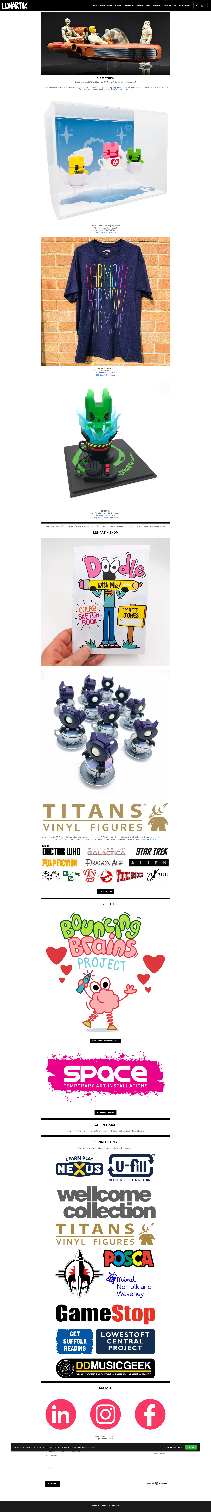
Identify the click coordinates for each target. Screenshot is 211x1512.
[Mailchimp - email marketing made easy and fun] (158, 1485)
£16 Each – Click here (105, 375)
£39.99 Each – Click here (105, 232)
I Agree (191, 1447)
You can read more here (145, 839)
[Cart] (202, 5)
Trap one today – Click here (105, 518)
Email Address (51, 1456)
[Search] (197, 5)
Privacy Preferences (172, 1447)
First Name (49, 1469)
